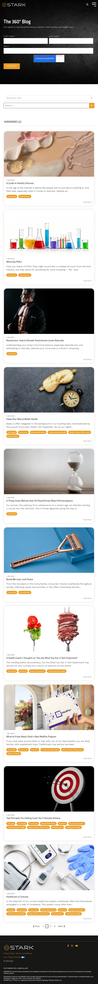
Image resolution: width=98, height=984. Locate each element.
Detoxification (24, 196)
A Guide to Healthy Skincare (20, 183)
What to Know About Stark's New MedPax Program (31, 737)
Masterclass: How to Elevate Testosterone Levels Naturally (35, 340)
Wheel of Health (14, 754)
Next (60, 926)
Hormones (12, 196)
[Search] (87, 5)
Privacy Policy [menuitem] (9, 953)
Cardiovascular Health (57, 432)
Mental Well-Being (38, 432)
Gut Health (12, 432)
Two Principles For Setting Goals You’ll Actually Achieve (33, 818)
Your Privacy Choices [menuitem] (12, 957)
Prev (37, 926)
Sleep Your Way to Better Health (22, 419)
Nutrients (23, 671)
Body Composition (37, 671)
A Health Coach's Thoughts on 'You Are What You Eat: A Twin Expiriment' (42, 658)
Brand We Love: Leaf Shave (19, 579)
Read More (87, 202)
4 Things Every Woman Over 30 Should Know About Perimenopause (39, 501)
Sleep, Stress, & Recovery (79, 432)
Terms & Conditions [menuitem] (24, 953)
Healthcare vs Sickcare (17, 897)
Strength (11, 824)
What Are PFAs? (14, 262)
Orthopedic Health (73, 827)
